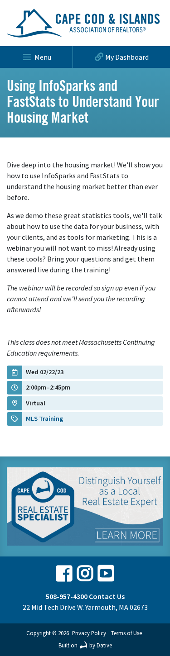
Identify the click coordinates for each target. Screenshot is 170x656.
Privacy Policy (89, 633)
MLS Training (44, 418)
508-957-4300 (66, 596)
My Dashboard (127, 57)
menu (42, 57)
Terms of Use (126, 633)
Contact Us (107, 596)
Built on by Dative (85, 645)
